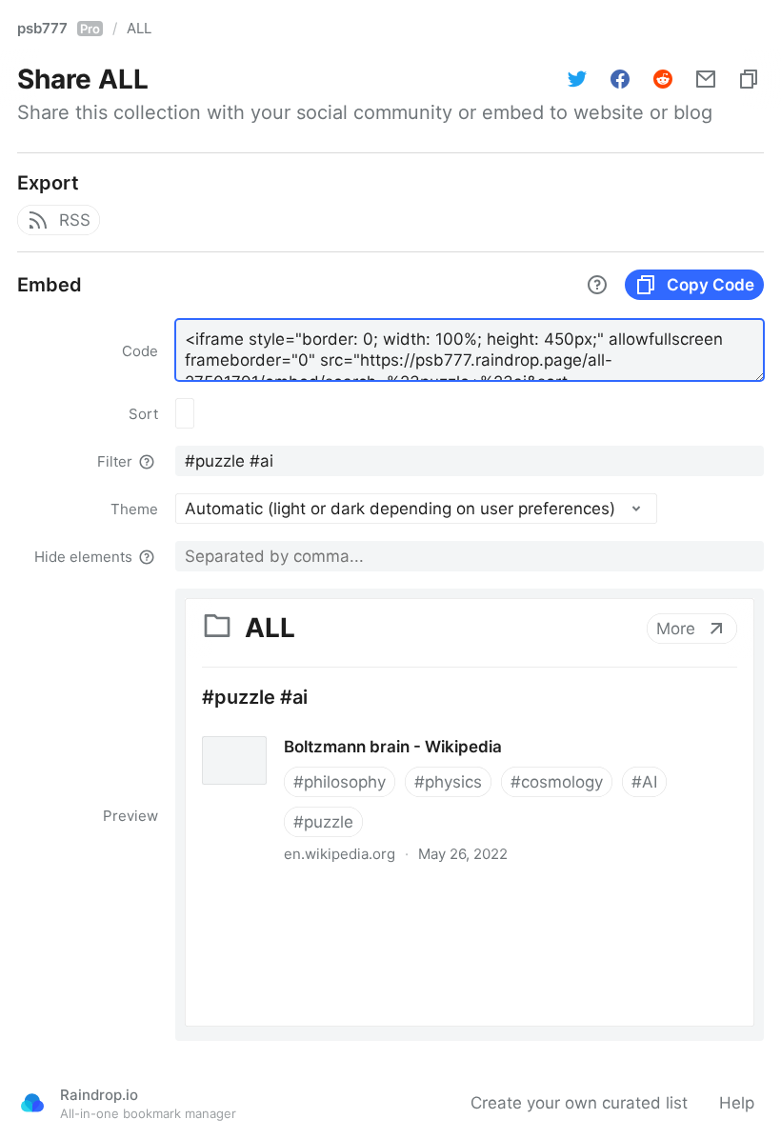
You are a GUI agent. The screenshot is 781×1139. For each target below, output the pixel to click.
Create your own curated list (579, 1102)
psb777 (58, 28)
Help (736, 1102)
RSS (74, 220)
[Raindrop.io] (32, 1103)
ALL (139, 28)
